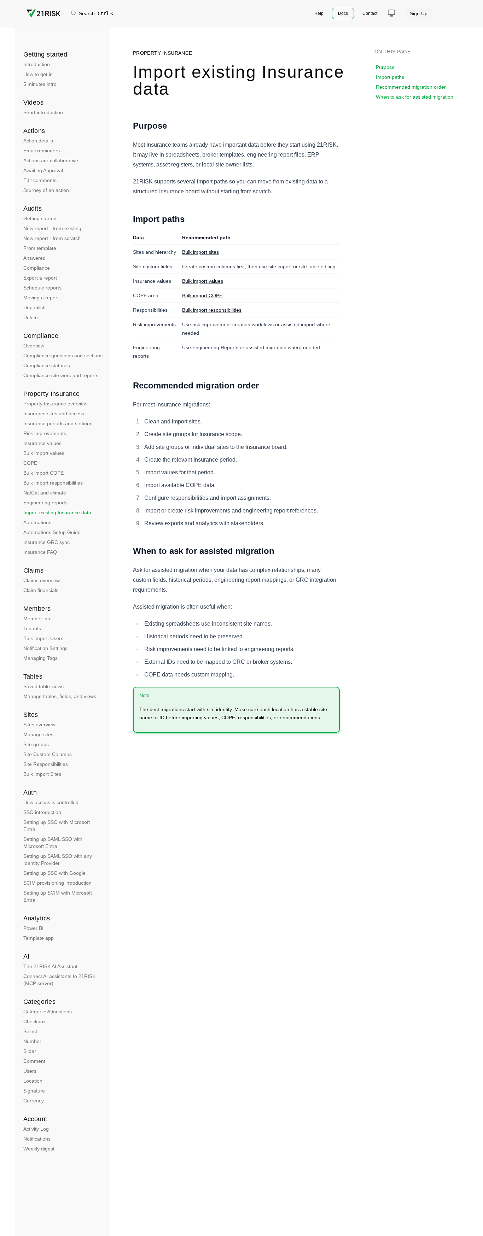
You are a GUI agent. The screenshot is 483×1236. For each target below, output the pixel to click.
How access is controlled (50, 802)
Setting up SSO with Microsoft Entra (56, 825)
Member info (37, 618)
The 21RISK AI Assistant (50, 966)
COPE (30, 463)
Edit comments (40, 180)
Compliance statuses (46, 365)
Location (32, 1081)
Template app (38, 938)
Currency (33, 1100)
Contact (369, 13)
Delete (30, 317)
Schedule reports (42, 288)
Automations (37, 522)
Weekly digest (38, 1149)
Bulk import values (43, 453)
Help (319, 13)
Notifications (37, 1139)
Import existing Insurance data (57, 512)
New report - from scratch (52, 238)
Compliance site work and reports (60, 375)
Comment (34, 1061)
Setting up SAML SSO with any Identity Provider (57, 859)
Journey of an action (46, 190)
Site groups (36, 744)
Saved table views (43, 686)
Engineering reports (45, 502)
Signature (34, 1091)
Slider (29, 1051)
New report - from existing (52, 228)
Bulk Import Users (43, 638)
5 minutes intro (40, 84)
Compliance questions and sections (63, 355)
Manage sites (38, 734)
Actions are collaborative (50, 160)
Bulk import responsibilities (53, 483)
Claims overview (41, 580)
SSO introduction (42, 812)
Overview (33, 345)
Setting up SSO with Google (54, 873)
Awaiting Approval (43, 170)
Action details (38, 140)
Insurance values (42, 443)
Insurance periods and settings (57, 423)
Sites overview (39, 724)
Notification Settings (45, 648)
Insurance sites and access (53, 413)
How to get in (38, 74)
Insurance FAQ (40, 552)
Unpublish (34, 307)
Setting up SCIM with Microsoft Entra (57, 896)
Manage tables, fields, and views (59, 696)
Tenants (32, 628)
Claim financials (40, 590)
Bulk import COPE (43, 473)
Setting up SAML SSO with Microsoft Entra (52, 842)
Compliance (36, 268)
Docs (343, 13)
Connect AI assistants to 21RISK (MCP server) (59, 979)
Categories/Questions (47, 1011)
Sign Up (418, 13)
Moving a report (41, 297)
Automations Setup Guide (52, 532)
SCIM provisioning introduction (57, 883)
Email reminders (41, 150)
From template (39, 248)
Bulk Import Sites (42, 774)
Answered (34, 258)
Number (32, 1041)
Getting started (40, 218)
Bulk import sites (200, 252)
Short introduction (43, 112)
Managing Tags (40, 658)
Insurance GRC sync (46, 542)
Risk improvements (44, 433)
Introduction (36, 64)
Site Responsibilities (45, 764)
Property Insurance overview (55, 403)
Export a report (40, 278)
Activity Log (36, 1129)
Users (29, 1071)
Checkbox (34, 1021)
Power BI (33, 928)
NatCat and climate (44, 493)
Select (30, 1031)
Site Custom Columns (47, 754)
